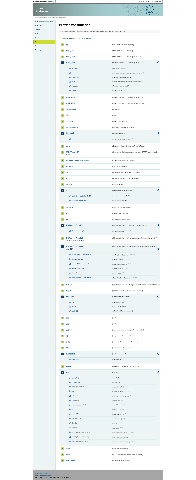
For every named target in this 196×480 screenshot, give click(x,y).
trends (74, 90)
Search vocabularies (68, 38)
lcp (67, 336)
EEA (44, 1)
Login (142, 1)
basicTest (75, 378)
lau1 (67, 318)
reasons (75, 86)
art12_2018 (70, 57)
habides (69, 207)
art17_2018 (70, 103)
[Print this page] (146, 1)
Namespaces (40, 50)
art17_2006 (70, 63)
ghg (67, 190)
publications (71, 354)
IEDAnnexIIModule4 (74, 247)
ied (67, 219)
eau (73, 391)
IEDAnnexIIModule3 (74, 238)
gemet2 (69, 184)
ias (67, 213)
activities (75, 68)
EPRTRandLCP (72, 152)
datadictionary (72, 127)
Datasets (38, 26)
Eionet (44, 17)
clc (73, 302)
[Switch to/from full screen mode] (149, 1)
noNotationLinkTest (79, 405)
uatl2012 (75, 311)
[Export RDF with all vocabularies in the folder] (158, 62)
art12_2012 (70, 51)
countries (75, 77)
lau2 (67, 324)
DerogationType (77, 259)
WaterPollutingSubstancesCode (83, 277)
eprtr (68, 146)
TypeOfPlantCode (78, 268)
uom (68, 449)
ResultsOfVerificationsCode (81, 264)
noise (68, 348)
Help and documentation (44, 22)
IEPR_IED (70, 285)
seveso (69, 366)
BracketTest (76, 382)
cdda (68, 115)
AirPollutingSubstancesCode (82, 254)
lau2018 (69, 330)
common (69, 121)
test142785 (75, 414)
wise (68, 455)
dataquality (70, 133)
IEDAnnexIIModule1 (74, 225)
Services (38, 46)
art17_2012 (70, 97)
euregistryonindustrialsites (77, 160)
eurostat (69, 166)
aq (67, 45)
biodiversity (71, 109)
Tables (37, 30)
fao (67, 172)
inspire (69, 291)
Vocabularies (40, 42)
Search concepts (86, 38)
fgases (69, 178)
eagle (74, 307)
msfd (68, 342)
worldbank (70, 461)
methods (75, 82)
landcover (70, 297)
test (67, 372)
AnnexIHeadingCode (79, 231)
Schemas (38, 38)
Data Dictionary (52, 17)
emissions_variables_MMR (81, 196)
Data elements (40, 34)
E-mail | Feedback (41, 473)
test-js (74, 409)
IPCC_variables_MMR (79, 200)
